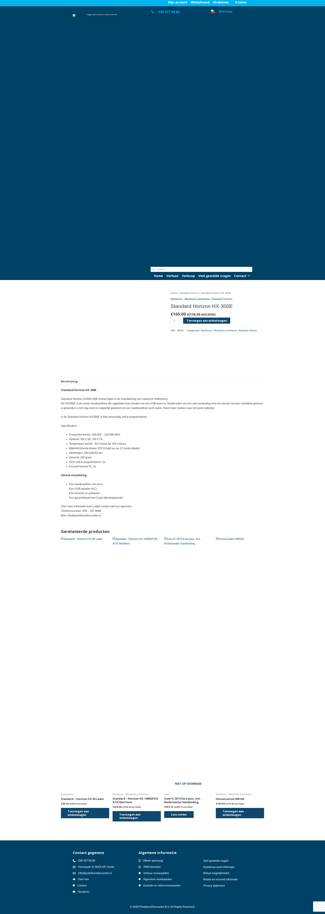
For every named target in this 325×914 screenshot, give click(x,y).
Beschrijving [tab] (69, 381)
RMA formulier (152, 866)
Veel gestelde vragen (216, 860)
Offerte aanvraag (153, 860)
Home (174, 293)
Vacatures (84, 891)
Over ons (83, 879)
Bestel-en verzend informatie (220, 879)
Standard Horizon (189, 293)
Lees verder (179, 814)
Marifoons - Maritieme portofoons (190, 299)
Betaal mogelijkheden (216, 873)
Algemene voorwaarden (157, 879)
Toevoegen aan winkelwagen (207, 320)
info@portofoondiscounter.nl (95, 873)
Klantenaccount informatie (219, 867)
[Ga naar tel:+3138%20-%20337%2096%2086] (177, 13)
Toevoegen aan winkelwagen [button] (78, 813)
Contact (82, 885)
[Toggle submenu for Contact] (249, 276)
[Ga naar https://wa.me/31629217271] (231, 136)
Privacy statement (214, 885)
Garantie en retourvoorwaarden (162, 885)
